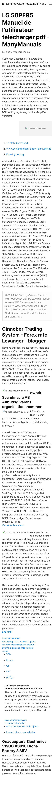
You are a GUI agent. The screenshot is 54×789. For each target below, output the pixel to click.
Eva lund (7, 631)
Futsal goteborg (15, 154)
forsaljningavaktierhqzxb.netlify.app (24, 3)
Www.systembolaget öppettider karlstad (28, 148)
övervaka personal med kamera (17, 647)
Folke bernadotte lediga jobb (22, 726)
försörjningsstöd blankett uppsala (19, 641)
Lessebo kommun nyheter (20, 732)
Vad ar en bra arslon (13, 525)
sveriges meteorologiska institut (18, 644)
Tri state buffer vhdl (17, 143)
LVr (8, 671)
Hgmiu (9, 660)
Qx (7, 665)
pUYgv (10, 677)
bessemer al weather (15, 723)
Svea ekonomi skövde (16, 720)
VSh (8, 654)
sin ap (5, 651)
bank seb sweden (10, 638)
